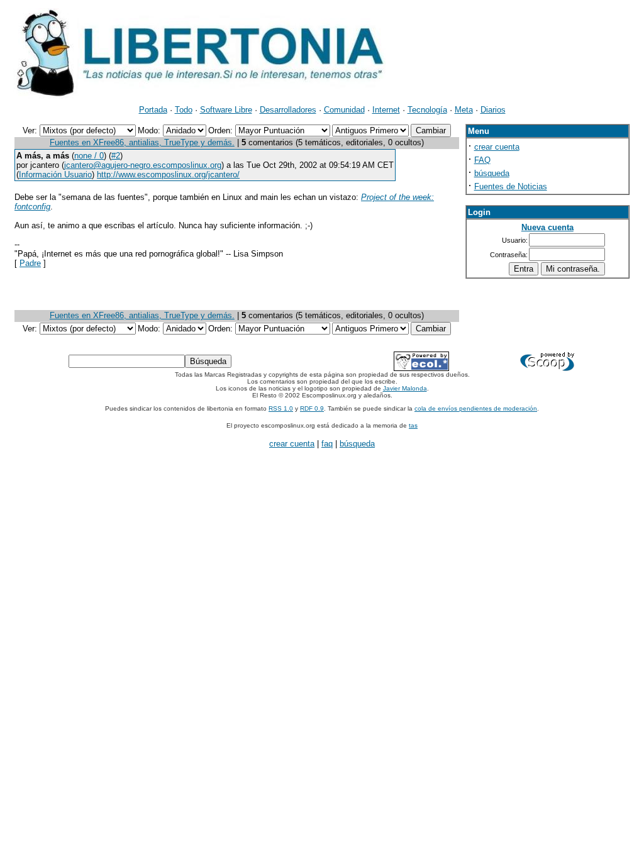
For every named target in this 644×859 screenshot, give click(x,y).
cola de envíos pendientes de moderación (475, 408)
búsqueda (491, 173)
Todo (183, 109)
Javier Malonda (405, 388)
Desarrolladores (288, 109)
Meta (464, 109)
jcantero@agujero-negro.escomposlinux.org (142, 165)
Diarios (493, 109)
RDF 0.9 (312, 408)
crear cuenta (496, 147)
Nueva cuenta (547, 227)
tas (413, 425)
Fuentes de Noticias (510, 186)
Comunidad (344, 109)
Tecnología (427, 109)
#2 (115, 155)
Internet (386, 109)
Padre (30, 263)
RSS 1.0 (281, 408)
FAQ (482, 160)
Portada (153, 109)
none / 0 (89, 155)
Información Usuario (55, 174)
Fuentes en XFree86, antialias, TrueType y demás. (142, 142)
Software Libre (226, 109)
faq (327, 443)
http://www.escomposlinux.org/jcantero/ (168, 174)
